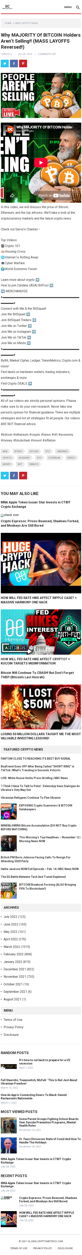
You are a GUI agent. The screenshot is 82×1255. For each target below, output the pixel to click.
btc (48, 451)
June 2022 (11, 924)
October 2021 (13, 984)
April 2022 (11, 939)
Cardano (62, 451)
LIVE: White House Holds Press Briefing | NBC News (34, 778)
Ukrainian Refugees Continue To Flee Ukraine (31, 797)
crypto (7, 458)
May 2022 (11, 932)
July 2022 (10, 917)
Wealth (33, 464)
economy (24, 458)
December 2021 (15, 969)
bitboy (18, 451)
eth (39, 458)
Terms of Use (13, 1020)
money (7, 464)
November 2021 (15, 977)
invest (71, 458)
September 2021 (15, 992)
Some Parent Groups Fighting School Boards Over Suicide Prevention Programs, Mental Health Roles (49, 1122)
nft (20, 464)
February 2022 (14, 954)
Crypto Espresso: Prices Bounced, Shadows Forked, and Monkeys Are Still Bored (48, 1199)
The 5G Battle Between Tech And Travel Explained (33, 876)
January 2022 (13, 962)
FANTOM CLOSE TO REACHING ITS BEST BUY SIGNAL (36, 758)
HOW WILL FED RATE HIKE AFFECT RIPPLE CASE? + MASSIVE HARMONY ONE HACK (46, 1214)
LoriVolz (6, 54)
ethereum (54, 458)
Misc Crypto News (26, 23)
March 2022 (12, 947)
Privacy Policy (13, 1027)
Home (8, 23)
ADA (5, 451)
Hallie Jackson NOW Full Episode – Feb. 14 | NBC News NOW (40, 869)
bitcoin (34, 451)
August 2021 (12, 999)
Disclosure (11, 1035)
